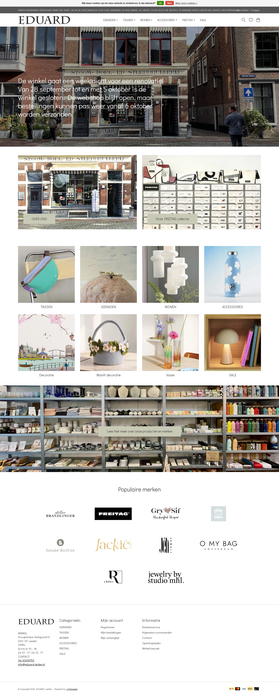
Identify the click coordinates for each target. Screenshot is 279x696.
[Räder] (113, 577)
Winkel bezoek (150, 648)
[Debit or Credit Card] (256, 689)
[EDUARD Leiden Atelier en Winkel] (44, 20)
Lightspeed (71, 688)
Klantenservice (151, 627)
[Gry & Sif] (166, 514)
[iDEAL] (231, 689)
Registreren (108, 627)
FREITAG (64, 648)
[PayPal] (250, 689)
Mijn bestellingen (111, 632)
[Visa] (243, 689)
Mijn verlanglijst (110, 638)
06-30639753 (26, 660)
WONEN (170, 307)
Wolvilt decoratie (108, 375)
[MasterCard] (237, 689)
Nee (169, 3)
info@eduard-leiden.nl (31, 664)
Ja (160, 3)
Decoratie (46, 375)
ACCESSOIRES (232, 307)
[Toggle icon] (243, 20)
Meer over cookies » (186, 3)
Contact (147, 638)
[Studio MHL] (166, 577)
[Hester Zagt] (218, 514)
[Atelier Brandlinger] (60, 514)
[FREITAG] (113, 514)
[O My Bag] (218, 546)
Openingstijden (151, 643)
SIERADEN (108, 307)
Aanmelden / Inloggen (248, 10)
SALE (203, 20)
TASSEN (46, 307)
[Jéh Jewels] (166, 546)
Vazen (170, 375)
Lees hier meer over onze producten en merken (140, 431)
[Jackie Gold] (113, 546)
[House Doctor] (60, 546)
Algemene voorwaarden (157, 632)
